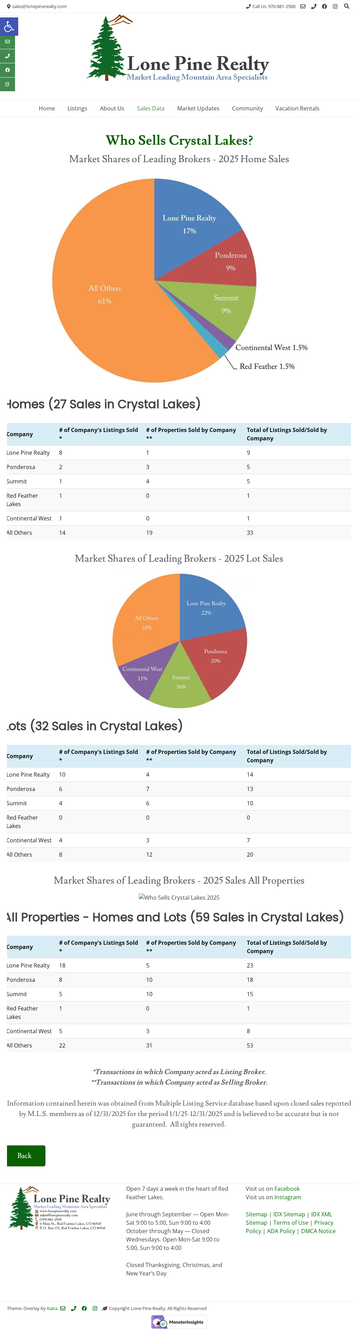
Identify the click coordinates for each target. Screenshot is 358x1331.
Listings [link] (77, 108)
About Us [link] (112, 108)
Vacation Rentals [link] (297, 108)
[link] (9, 26)
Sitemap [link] (257, 1214)
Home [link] (47, 108)
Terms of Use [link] (290, 1222)
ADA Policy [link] (281, 1231)
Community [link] (247, 108)
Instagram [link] (287, 1197)
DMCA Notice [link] (318, 1231)
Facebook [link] (287, 1189)
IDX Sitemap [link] (289, 1214)
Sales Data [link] (151, 108)
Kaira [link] (52, 1308)
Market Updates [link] (198, 108)
